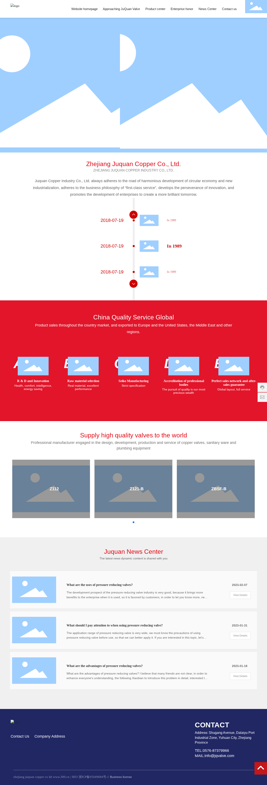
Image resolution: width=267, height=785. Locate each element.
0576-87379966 (216, 750)
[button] (31, 141)
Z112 (54, 488)
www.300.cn (61, 777)
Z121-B (137, 488)
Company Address (49, 736)
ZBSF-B (218, 488)
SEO (75, 777)
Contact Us (20, 736)
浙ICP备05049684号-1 (94, 777)
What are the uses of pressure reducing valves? (100, 585)
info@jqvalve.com (219, 756)
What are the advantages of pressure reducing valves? (105, 666)
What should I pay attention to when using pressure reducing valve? (115, 625)
